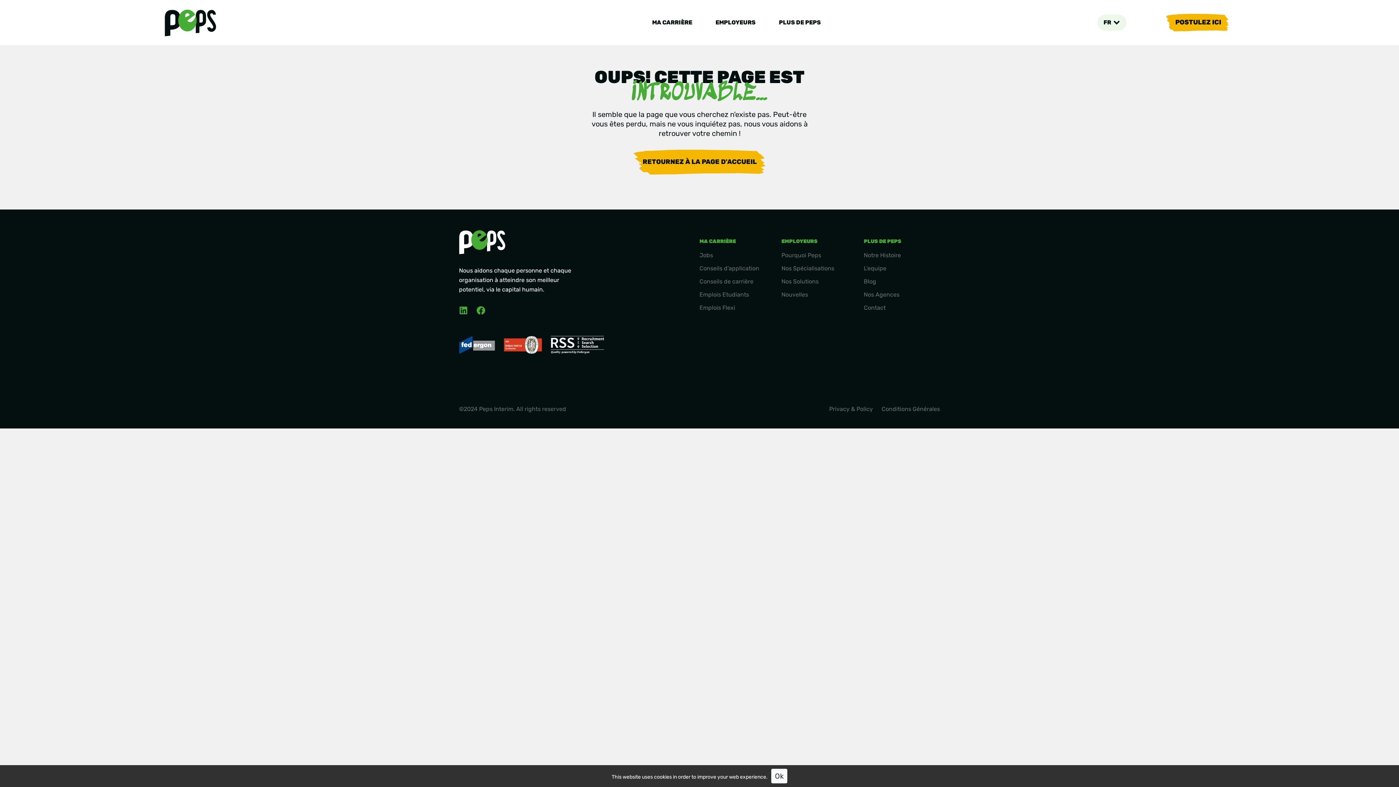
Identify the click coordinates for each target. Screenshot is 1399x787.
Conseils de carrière (726, 281)
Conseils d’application (729, 268)
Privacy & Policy (851, 409)
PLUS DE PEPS (800, 22)
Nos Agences (882, 294)
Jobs (706, 255)
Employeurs (736, 22)
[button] (1112, 22)
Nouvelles (794, 294)
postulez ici (1198, 22)
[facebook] (481, 310)
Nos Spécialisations (807, 268)
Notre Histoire (882, 255)
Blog (870, 281)
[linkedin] (463, 310)
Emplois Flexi (717, 307)
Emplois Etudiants (724, 294)
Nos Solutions (800, 281)
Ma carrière (672, 22)
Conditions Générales (911, 409)
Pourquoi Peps (801, 255)
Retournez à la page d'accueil (700, 162)
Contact (875, 307)
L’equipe (875, 268)
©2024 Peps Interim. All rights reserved (512, 409)
